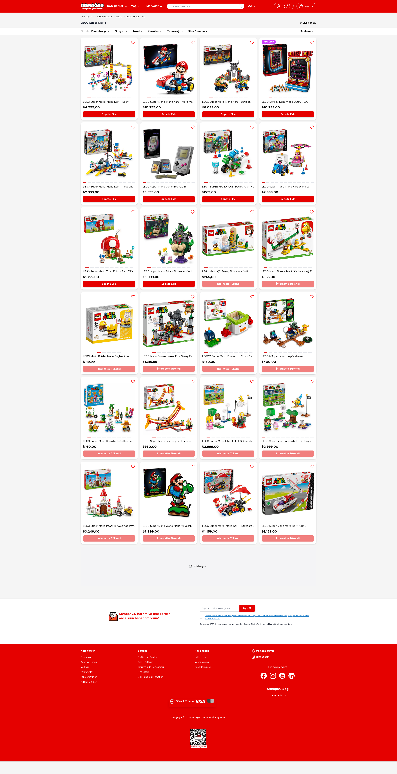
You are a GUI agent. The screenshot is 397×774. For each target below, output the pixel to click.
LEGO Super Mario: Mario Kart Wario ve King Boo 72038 (286, 187)
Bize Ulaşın (143, 672)
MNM (222, 717)
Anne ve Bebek (89, 662)
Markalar (85, 667)
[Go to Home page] (92, 6)
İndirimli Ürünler (88, 682)
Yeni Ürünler (87, 672)
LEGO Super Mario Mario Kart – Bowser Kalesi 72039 (226, 102)
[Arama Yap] (240, 6)
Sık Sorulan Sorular (147, 657)
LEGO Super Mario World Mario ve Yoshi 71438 (167, 526)
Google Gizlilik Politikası (254, 624)
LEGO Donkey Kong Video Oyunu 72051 (285, 102)
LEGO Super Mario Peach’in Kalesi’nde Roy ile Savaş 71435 (108, 526)
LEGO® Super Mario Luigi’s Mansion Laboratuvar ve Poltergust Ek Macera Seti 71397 (287, 356)
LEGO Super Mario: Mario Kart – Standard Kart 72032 (227, 526)
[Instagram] (273, 676)
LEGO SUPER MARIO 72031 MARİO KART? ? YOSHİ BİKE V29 (228, 187)
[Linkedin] (291, 676)
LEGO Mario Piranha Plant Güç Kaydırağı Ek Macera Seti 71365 (287, 271)
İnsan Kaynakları (203, 667)
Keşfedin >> (278, 696)
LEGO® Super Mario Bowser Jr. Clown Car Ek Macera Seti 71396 (227, 356)
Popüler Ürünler (89, 677)
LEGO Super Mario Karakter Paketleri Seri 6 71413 (108, 441)
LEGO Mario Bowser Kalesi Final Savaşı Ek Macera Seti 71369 (167, 356)
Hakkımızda (200, 657)
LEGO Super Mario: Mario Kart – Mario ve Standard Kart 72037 (167, 102)
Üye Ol (247, 608)
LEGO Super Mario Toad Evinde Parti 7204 (108, 271)
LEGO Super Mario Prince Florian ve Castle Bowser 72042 (168, 271)
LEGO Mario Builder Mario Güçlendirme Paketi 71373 (106, 356)
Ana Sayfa (86, 17)
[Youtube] (282, 676)
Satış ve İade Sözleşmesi (151, 667)
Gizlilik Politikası (146, 662)
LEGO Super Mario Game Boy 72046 (165, 186)
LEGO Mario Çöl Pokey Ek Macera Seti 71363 (225, 271)
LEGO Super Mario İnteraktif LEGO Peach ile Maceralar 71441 (227, 441)
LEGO (119, 17)
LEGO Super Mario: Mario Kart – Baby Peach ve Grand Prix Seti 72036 (106, 102)
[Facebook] (264, 676)
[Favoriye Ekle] (133, 42)
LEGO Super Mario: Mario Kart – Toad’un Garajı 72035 (107, 187)
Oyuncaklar (86, 657)
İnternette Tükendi (228, 284)
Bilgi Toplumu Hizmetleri (150, 677)
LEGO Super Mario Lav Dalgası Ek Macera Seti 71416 (167, 441)
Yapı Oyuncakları (103, 17)
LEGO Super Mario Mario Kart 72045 (284, 526)
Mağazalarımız (202, 662)
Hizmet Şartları (275, 624)
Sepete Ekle (109, 114)
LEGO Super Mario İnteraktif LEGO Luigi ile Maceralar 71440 (287, 441)
